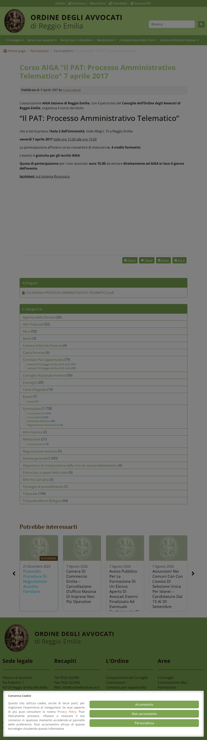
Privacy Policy (66, 712)
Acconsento (144, 704)
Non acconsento (144, 714)
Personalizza (144, 723)
